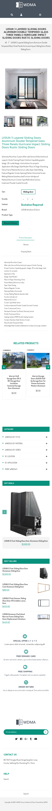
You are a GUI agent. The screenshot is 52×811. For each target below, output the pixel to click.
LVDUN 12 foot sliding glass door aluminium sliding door (26, 541)
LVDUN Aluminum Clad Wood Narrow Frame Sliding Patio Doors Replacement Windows (13, 616)
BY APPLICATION (11, 463)
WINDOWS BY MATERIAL (14, 443)
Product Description (25, 238)
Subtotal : (5, 204)
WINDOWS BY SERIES (13, 450)
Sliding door (28, 192)
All (6, 42)
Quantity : (5, 199)
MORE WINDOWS (11, 469)
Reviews (26, 245)
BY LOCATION (10, 456)
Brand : (4, 209)
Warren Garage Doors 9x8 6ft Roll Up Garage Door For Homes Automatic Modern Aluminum (38, 381)
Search (6, 779)
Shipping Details (26, 252)
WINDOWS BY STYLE (12, 437)
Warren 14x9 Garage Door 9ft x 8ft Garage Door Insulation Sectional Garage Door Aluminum (14, 382)
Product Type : (7, 215)
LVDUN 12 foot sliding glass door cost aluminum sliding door (15, 585)
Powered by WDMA (42, 802)
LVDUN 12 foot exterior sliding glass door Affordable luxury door (14, 600)
